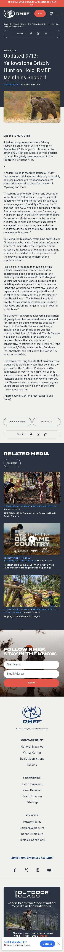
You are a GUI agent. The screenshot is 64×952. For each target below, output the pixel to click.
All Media (12, 463)
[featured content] (32, 915)
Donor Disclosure (32, 834)
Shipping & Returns (32, 828)
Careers (32, 765)
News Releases (32, 790)
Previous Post (17, 422)
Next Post (46, 422)
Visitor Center (32, 753)
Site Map (32, 802)
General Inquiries (32, 747)
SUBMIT (31, 683)
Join (40, 14)
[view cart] (50, 13)
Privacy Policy (32, 822)
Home (6, 24)
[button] (31, 34)
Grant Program (32, 796)
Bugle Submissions (32, 759)
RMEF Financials (32, 784)
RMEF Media (15, 24)
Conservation (11, 85)
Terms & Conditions (32, 840)
